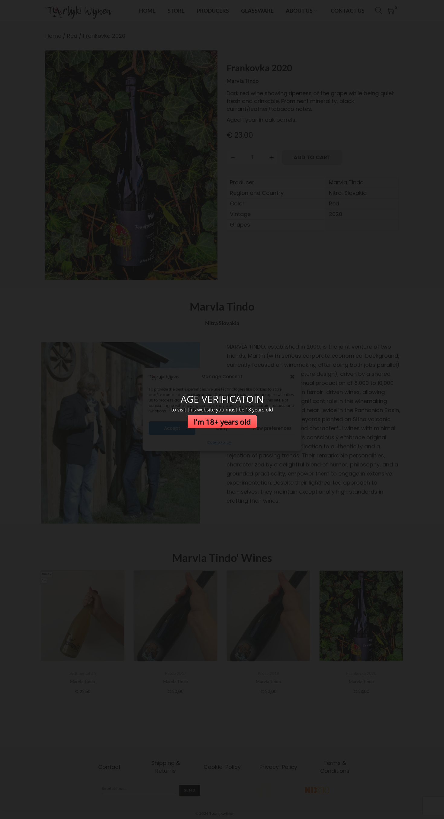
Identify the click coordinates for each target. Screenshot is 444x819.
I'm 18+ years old (222, 422)
